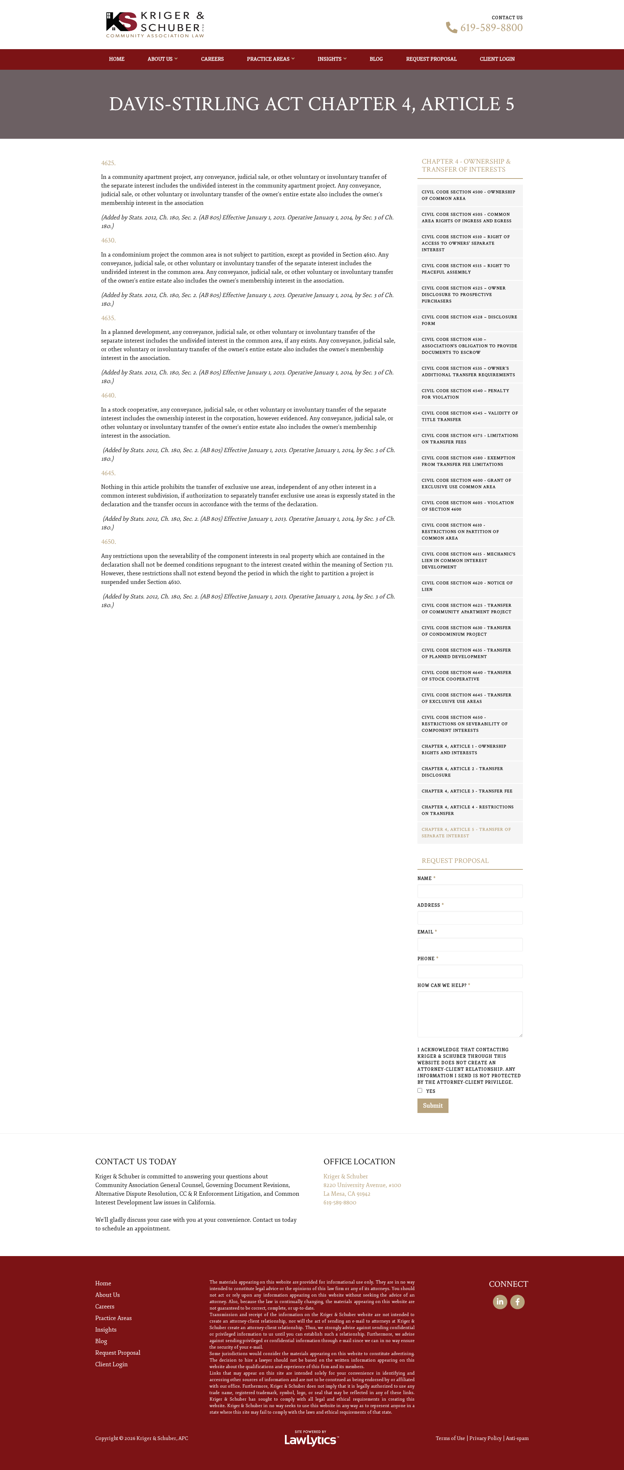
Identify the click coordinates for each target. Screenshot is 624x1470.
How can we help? (444, 985)
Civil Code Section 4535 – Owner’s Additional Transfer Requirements (468, 372)
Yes (430, 1091)
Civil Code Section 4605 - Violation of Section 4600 (468, 506)
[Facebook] (517, 1302)
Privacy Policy (485, 1438)
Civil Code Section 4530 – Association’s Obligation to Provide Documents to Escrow (469, 346)
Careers (212, 59)
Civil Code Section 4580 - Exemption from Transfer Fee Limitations (468, 461)
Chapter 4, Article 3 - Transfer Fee (467, 791)
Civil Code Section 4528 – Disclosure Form (469, 320)
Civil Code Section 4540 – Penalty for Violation (466, 394)
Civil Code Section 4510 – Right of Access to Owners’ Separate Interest (466, 243)
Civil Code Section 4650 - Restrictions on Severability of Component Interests (465, 724)
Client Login (497, 59)
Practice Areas (268, 59)
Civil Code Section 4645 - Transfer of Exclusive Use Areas (467, 698)
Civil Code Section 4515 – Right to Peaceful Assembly (466, 269)
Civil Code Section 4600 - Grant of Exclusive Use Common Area (466, 484)
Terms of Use (450, 1438)
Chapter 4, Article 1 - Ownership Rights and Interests (464, 750)
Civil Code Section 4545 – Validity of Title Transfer (470, 416)
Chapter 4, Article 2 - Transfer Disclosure (462, 772)
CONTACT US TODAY (136, 1161)
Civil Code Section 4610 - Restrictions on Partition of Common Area (460, 532)
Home (117, 59)
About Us (160, 59)
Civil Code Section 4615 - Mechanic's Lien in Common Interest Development (469, 560)
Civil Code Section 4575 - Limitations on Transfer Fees (470, 439)
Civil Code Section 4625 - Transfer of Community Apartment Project (467, 609)
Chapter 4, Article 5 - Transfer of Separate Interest (466, 833)
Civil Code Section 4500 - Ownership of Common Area (468, 195)
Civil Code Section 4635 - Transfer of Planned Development (466, 653)
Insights (330, 59)
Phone (428, 959)
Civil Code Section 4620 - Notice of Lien (467, 586)
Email (427, 932)
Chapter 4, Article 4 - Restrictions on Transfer (468, 810)
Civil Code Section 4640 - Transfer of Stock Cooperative (467, 676)
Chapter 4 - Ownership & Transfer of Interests (466, 166)
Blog (376, 59)
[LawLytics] (312, 1438)
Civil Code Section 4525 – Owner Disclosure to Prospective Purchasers (464, 294)
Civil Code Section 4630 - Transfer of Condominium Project (466, 631)
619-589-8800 (491, 27)
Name (426, 878)
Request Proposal (431, 59)
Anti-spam (517, 1438)
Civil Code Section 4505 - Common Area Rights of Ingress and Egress (467, 218)
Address (430, 905)
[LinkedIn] (500, 1302)
